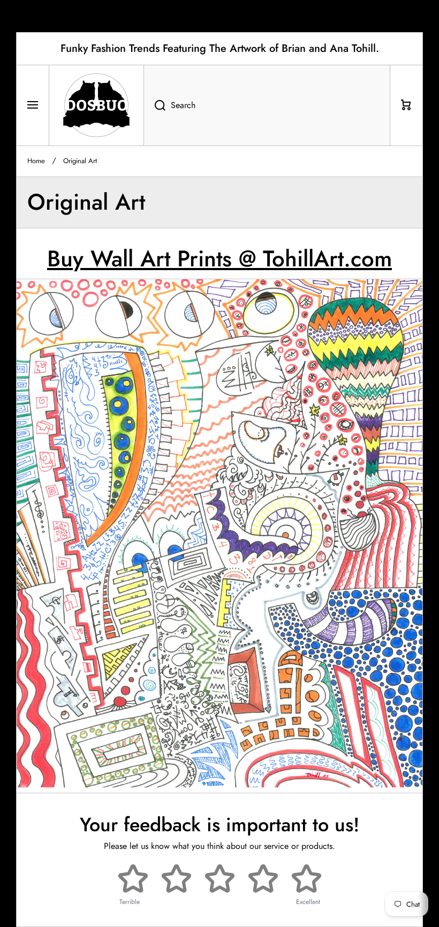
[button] (406, 105)
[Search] (154, 105)
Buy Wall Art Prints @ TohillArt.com (219, 258)
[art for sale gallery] (224, 522)
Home (36, 161)
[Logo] (96, 105)
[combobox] (266, 105)
